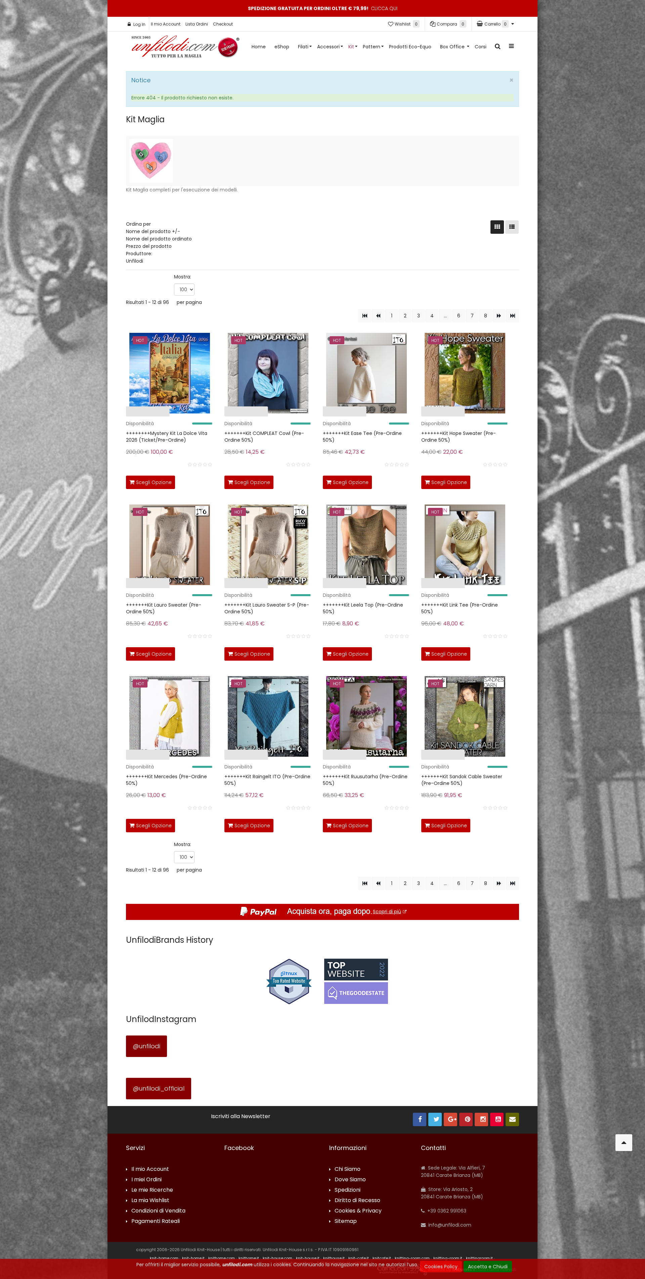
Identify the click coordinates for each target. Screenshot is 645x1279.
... (445, 315)
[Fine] (512, 315)
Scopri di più (387, 911)
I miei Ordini (146, 1179)
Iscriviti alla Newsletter (240, 1116)
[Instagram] (481, 1119)
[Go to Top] (623, 1142)
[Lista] (512, 227)
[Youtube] (497, 1119)
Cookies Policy (441, 1266)
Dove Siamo (350, 1179)
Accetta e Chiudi (488, 1266)
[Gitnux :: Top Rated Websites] (288, 981)
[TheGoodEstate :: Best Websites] (356, 981)
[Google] (450, 1119)
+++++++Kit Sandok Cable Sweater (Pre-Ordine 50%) (461, 780)
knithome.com (221, 1258)
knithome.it (249, 1258)
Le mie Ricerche (152, 1190)
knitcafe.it (382, 1258)
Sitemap (346, 1221)
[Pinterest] (466, 1119)
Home (259, 46)
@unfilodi (146, 1046)
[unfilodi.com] (185, 48)
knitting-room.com (412, 1258)
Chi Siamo (347, 1169)
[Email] (512, 1119)
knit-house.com (277, 1258)
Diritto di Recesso (357, 1200)
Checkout (223, 24)
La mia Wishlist (150, 1200)
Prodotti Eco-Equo (410, 46)
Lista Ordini (196, 24)
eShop (281, 46)
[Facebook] (419, 1119)
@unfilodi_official (158, 1088)
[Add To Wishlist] (206, 481)
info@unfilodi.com (449, 1225)
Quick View (105, 413)
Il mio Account (165, 24)
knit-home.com (164, 1258)
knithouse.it (334, 1258)
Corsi (480, 46)
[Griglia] (497, 227)
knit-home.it (193, 1258)
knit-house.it (307, 1258)
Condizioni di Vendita (158, 1211)
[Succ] (499, 315)
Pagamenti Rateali (155, 1221)
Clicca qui (384, 8)
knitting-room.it (447, 1258)
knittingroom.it (479, 1258)
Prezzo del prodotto (149, 246)
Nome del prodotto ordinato (159, 238)
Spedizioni (347, 1190)
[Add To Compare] (191, 481)
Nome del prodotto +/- (153, 231)
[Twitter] (435, 1119)
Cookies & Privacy (358, 1211)
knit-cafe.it (358, 1258)
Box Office (453, 46)
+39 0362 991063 (446, 1210)
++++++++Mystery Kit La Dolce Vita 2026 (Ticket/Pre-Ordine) (166, 436)
